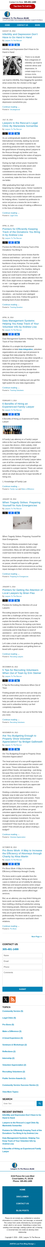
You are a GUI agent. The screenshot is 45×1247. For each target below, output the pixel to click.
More (37, 25)
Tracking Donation (16, 307)
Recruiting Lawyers (16, 657)
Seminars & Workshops (14, 1045)
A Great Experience (12, 1038)
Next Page (36, 937)
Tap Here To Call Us (22, 6)
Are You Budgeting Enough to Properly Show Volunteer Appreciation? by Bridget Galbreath (22, 738)
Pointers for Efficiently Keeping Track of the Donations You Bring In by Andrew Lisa (21, 232)
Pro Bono (13, 929)
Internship (8, 1058)
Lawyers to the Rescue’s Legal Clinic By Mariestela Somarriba (20, 1124)
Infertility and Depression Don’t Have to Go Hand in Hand (21, 1116)
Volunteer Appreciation (17, 837)
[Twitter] (5, 999)
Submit (22, 989)
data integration (26, 349)
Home (7, 25)
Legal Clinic (14, 215)
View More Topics (10, 1092)
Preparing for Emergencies (19, 576)
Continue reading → (11, 107)
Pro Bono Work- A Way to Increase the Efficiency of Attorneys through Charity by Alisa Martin (22, 853)
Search (40, 1103)
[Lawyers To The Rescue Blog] (22, 16)
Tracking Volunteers (17, 390)
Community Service (12, 1011)
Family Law (14, 489)
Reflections (8, 1051)
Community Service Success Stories (20, 1085)
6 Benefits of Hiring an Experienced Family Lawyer (21, 1150)
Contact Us (22, 25)
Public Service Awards (14, 1078)
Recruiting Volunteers (17, 722)
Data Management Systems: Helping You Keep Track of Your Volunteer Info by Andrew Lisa (20, 323)
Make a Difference (27, 489)
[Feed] (12, 999)
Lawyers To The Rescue (31, 1237)
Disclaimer (22, 1197)
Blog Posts (22, 1211)
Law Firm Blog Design (22, 1244)
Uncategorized (15, 109)
